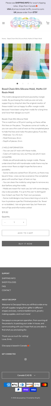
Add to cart (25, 233)
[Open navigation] (3, 23)
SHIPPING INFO (9, 278)
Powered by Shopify (33, 398)
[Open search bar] (40, 23)
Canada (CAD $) (24, 375)
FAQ (4, 286)
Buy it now (25, 243)
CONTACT (6, 290)
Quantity (6, 216)
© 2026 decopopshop (18, 398)
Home (4, 38)
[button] (25, 61)
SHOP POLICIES (9, 282)
